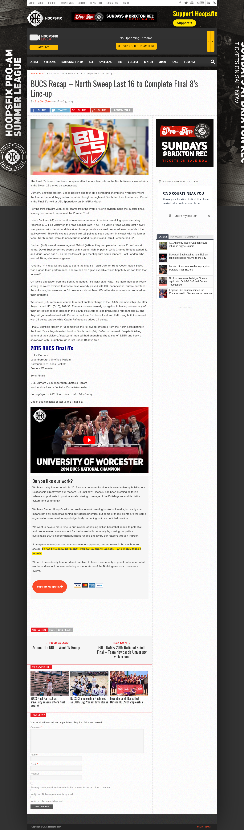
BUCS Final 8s (65, 629)
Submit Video (67, 2)
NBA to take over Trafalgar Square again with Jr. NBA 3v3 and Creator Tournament (188, 281)
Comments (191, 236)
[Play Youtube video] (89, 440)
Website (34, 773)
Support (53, 2)
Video (162, 62)
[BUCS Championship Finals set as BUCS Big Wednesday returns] (89, 695)
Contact (82, 2)
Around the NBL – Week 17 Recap (56, 647)
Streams (50, 62)
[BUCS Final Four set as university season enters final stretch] (49, 695)
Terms (208, 827)
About (41, 2)
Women (35, 71)
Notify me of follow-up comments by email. (52, 794)
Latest (34, 62)
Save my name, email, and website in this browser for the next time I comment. (70, 787)
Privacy (199, 827)
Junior (148, 62)
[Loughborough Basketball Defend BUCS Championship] (129, 695)
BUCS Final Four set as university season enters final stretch (47, 702)
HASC (175, 62)
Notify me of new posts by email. (47, 801)
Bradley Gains (43, 101)
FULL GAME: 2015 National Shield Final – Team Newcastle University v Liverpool (122, 652)
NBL (119, 62)
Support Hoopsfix (48, 586)
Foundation (112, 2)
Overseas (105, 62)
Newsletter (96, 2)
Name (34, 754)
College (133, 62)
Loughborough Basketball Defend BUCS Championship (126, 700)
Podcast (189, 62)
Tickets (125, 2)
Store (32, 2)
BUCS (52, 629)
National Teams (72, 62)
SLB (91, 62)
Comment (36, 727)
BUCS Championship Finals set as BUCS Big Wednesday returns (89, 700)
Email (34, 764)
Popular (176, 236)
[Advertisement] (99, 613)
